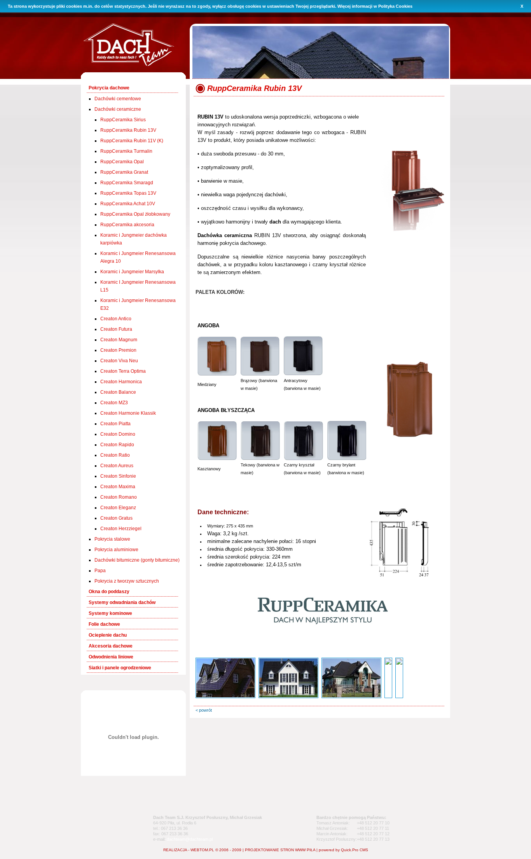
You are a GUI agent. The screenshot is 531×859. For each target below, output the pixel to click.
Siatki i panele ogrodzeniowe (120, 667)
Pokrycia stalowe (112, 539)
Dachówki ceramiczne (117, 109)
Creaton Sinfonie (118, 476)
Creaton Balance (118, 392)
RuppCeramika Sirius (123, 119)
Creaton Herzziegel (120, 528)
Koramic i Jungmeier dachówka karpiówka (133, 239)
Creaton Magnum (118, 339)
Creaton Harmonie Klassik (128, 413)
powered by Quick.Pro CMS (343, 850)
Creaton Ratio (115, 455)
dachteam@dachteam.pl (190, 839)
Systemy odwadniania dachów (122, 602)
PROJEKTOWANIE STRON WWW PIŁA (280, 850)
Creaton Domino (117, 434)
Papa (100, 570)
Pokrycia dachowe (109, 88)
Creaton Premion (118, 350)
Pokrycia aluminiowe (116, 549)
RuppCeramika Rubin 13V (128, 130)
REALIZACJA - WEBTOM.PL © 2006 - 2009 (202, 850)
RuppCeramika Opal (122, 161)
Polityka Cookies (395, 6)
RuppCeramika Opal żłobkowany (135, 214)
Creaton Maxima (117, 486)
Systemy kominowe (110, 613)
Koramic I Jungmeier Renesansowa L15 (138, 286)
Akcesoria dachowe (111, 646)
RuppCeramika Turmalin (126, 151)
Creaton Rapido (117, 444)
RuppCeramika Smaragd (126, 182)
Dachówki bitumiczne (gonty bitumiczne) (137, 560)
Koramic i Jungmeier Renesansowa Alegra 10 (138, 257)
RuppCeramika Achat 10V (127, 203)
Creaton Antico (115, 318)
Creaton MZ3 (114, 402)
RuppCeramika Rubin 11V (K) (131, 140)
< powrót (204, 710)
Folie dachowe (104, 624)
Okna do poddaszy (109, 591)
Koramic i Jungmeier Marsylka (132, 271)
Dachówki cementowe (117, 98)
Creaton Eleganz (118, 507)
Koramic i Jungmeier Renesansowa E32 (138, 304)
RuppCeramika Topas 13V (128, 193)
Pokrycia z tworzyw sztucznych (126, 581)
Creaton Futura (116, 329)
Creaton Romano (118, 497)
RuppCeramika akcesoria (127, 224)
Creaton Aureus (116, 465)
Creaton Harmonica (121, 381)
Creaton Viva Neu (119, 360)
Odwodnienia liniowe (111, 657)
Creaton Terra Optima (123, 371)
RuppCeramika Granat (124, 172)
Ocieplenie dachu (108, 635)
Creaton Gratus (116, 518)
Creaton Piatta (115, 423)
